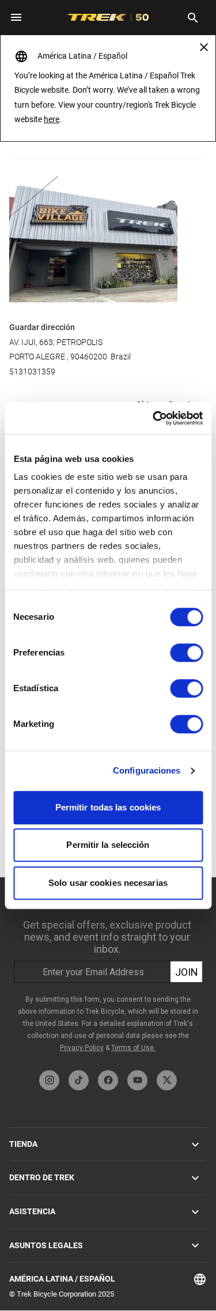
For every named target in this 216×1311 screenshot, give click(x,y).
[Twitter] (167, 1080)
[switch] (186, 652)
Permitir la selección (107, 845)
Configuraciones (147, 770)
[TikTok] (79, 1080)
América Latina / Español (62, 1278)
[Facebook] (108, 1080)
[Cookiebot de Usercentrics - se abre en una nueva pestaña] (154, 418)
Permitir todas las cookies (108, 807)
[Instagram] (49, 1080)
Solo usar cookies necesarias (108, 883)
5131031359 (32, 371)
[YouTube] (137, 1080)
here (51, 119)
